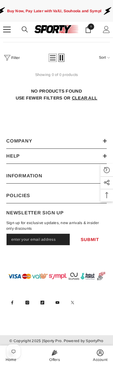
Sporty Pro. (53, 341)
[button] (53, 58)
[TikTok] (42, 303)
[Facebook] (12, 303)
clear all (85, 97)
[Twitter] (72, 303)
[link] (100, 355)
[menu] (7, 29)
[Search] (25, 29)
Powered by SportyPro (82, 341)
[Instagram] (27, 303)
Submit (90, 239)
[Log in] (106, 29)
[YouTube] (57, 303)
